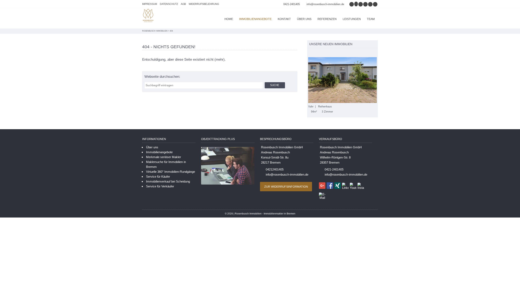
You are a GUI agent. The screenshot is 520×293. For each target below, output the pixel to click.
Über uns (304, 19)
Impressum (149, 4)
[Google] (356, 4)
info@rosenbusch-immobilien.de (325, 4)
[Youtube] (375, 4)
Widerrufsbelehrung (204, 4)
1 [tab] (309, 52)
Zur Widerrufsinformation (286, 186)
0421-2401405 (291, 4)
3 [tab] (317, 52)
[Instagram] (351, 4)
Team (371, 19)
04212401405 (275, 169)
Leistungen (352, 19)
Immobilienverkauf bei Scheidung (168, 181)
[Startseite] (148, 16)
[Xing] (365, 4)
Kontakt (284, 19)
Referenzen (327, 19)
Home (228, 19)
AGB (183, 4)
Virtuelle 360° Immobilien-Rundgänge (170, 171)
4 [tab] (322, 52)
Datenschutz (169, 4)
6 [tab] (330, 52)
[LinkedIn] (370, 4)
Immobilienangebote (255, 19)
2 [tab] (313, 52)
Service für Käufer (158, 176)
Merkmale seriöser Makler (163, 157)
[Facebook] (360, 4)
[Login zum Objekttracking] (227, 184)
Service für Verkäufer (160, 186)
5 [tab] (326, 52)
